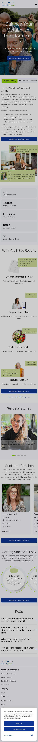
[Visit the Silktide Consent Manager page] (32, 735)
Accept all (19, 723)
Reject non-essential (19, 729)
